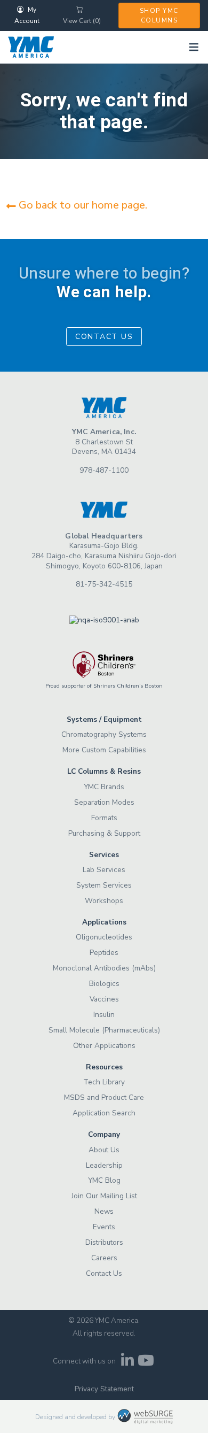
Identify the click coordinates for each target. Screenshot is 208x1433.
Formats (104, 818)
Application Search (104, 1113)
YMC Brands (104, 787)
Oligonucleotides (104, 937)
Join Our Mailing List (104, 1196)
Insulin (104, 1015)
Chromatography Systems (104, 734)
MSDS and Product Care (104, 1097)
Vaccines (104, 999)
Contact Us (104, 337)
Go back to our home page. (81, 205)
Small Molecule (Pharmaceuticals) (104, 1030)
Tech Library (104, 1082)
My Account (26, 15)
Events (104, 1227)
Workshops (104, 901)
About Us (104, 1150)
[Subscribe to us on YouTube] (146, 1363)
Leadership (104, 1165)
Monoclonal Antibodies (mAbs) (104, 968)
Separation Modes (104, 802)
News (104, 1211)
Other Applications (104, 1046)
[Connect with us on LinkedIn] (127, 1363)
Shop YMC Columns (159, 15)
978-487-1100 (104, 470)
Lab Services (104, 870)
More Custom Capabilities (104, 750)
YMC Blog (104, 1180)
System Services (104, 885)
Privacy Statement (104, 1389)
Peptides (104, 952)
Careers (104, 1258)
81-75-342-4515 (104, 584)
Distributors (104, 1242)
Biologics (104, 984)
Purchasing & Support (104, 833)
